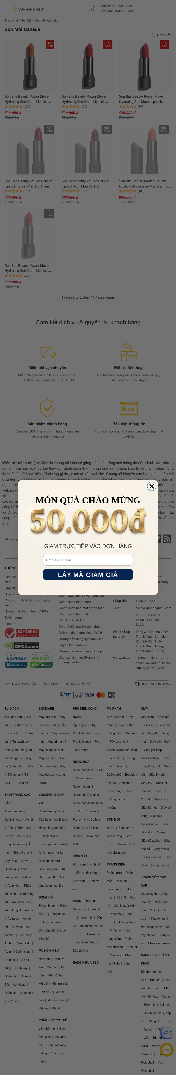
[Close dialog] (151, 486)
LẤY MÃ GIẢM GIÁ (88, 574)
